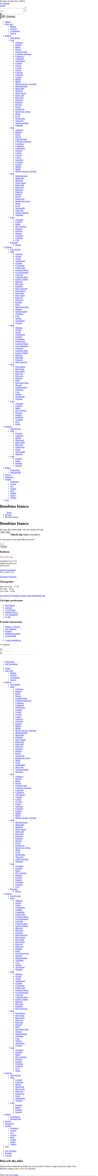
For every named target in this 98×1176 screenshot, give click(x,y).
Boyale (18, 49)
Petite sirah (19, 95)
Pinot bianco (20, 291)
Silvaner (18, 309)
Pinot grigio (20, 295)
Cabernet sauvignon (23, 54)
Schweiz (18, 231)
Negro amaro (20, 93)
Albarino (18, 254)
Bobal (17, 47)
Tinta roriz (19, 121)
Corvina (18, 68)
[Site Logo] (5, 3)
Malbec (18, 79)
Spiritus (8, 479)
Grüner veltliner (21, 279)
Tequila (13, 493)
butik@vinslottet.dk (8, 570)
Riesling (18, 302)
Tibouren (19, 454)
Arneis (18, 259)
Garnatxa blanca (21, 270)
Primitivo (19, 102)
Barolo (18, 245)
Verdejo (18, 318)
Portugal (18, 229)
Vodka (12, 495)
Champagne (15, 31)
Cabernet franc (21, 52)
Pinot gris (19, 298)
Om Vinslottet (10, 1151)
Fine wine (9, 24)
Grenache (19, 75)
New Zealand (20, 226)
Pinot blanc (19, 293)
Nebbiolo (19, 91)
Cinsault (18, 63)
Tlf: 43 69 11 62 (6, 557)
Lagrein (18, 77)
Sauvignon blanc (22, 307)
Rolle (17, 305)
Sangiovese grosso (22, 111)
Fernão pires (20, 268)
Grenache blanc (21, 277)
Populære (14, 243)
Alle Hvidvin (15, 249)
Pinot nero (19, 98)
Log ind (8, 1155)
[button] (2, 6)
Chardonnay (20, 61)
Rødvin (13, 26)
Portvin (13, 33)
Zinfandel (19, 125)
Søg (2, 532)
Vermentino (20, 321)
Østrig (17, 424)
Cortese (18, 65)
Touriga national (21, 123)
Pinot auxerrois (21, 288)
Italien (17, 224)
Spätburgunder (21, 311)
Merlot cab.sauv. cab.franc (25, 84)
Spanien (18, 233)
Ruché (18, 107)
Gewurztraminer (21, 272)
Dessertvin (9, 477)
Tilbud (7, 22)
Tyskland (19, 238)
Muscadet (19, 284)
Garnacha (19, 72)
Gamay (18, 70)
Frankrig (18, 222)
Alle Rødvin (15, 38)
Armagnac (14, 482)
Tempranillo (20, 118)
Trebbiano (19, 314)
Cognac (13, 484)
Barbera (18, 45)
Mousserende (15, 472)
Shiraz (17, 114)
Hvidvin (13, 29)
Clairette (18, 263)
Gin (11, 486)
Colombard (19, 265)
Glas (7, 500)
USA (17, 240)
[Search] (25, 9)
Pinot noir (19, 100)
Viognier (18, 323)
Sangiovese (19, 109)
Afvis (16, 1175)
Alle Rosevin (15, 429)
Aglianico (19, 43)
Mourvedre (19, 88)
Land (12, 217)
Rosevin (8, 426)
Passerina (19, 286)
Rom (12, 491)
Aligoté (18, 256)
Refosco (18, 105)
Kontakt (8, 1153)
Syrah (17, 116)
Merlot (18, 82)
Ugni (17, 316)
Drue (12, 40)
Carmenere (19, 59)
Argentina (19, 220)
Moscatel (19, 282)
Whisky (13, 498)
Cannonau (19, 56)
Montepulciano (21, 86)
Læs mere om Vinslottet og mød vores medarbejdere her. (22, 596)
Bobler (8, 468)
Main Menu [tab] (10, 662)
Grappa (13, 488)
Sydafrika (19, 236)
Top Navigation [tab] (11, 664)
